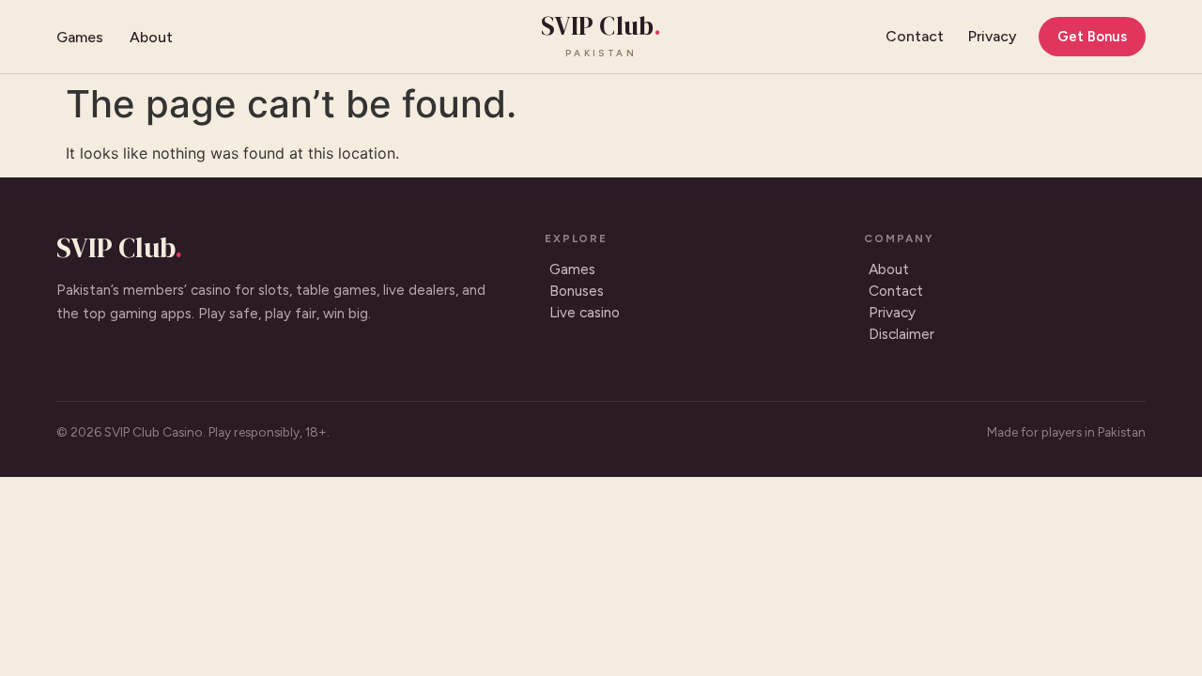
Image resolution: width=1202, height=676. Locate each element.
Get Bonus (1092, 36)
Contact (915, 36)
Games (79, 37)
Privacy (992, 36)
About (151, 37)
